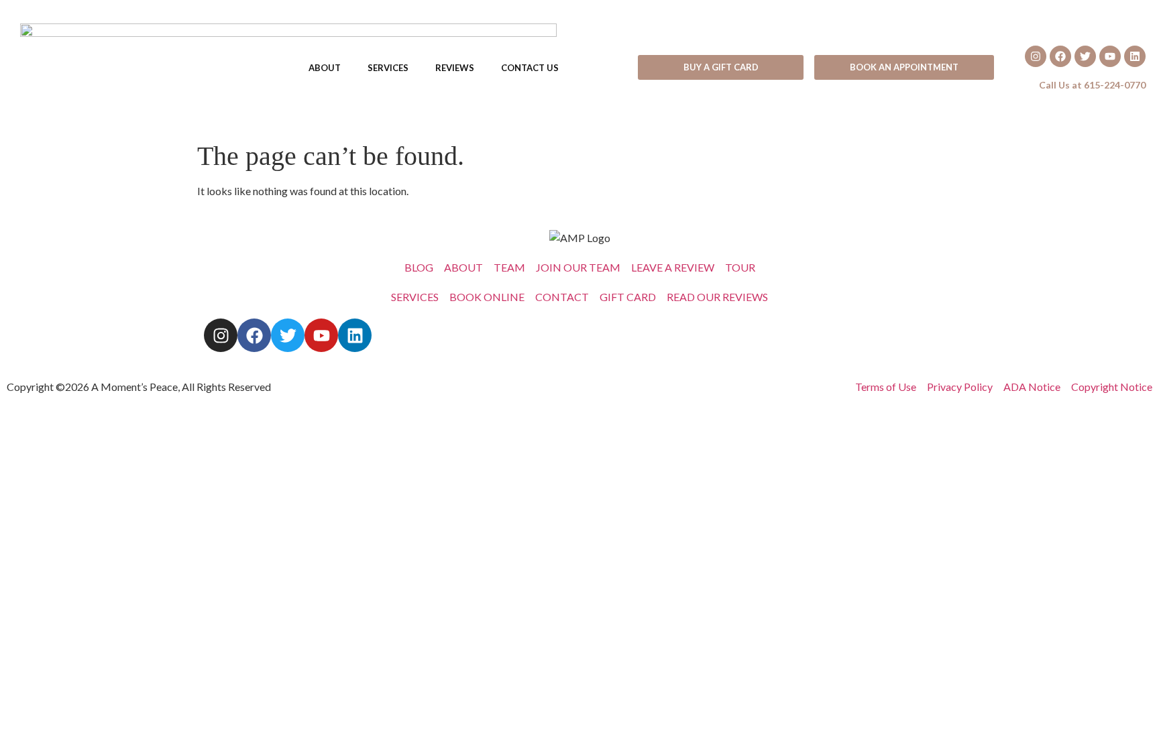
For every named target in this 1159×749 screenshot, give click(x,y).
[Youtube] (1110, 56)
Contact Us (530, 67)
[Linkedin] (1135, 56)
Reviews (454, 67)
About (325, 67)
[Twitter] (1085, 56)
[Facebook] (1060, 56)
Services (388, 67)
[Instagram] (1035, 56)
